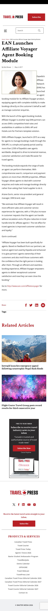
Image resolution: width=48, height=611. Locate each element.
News (7, 39)
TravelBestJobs (23, 560)
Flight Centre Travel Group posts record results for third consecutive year (22, 407)
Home (3, 39)
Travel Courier (23, 545)
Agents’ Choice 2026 (23, 553)
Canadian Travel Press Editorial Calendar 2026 (23, 578)
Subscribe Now (24, 448)
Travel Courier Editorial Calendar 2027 (23, 589)
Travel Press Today (23, 549)
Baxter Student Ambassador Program (23, 556)
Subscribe (36, 17)
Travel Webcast (23, 571)
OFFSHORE (23, 567)
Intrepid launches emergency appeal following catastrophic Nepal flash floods (22, 367)
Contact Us (23, 593)
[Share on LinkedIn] (36, 305)
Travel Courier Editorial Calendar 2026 (23, 585)
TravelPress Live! (23, 574)
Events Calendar (23, 564)
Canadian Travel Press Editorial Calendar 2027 (23, 582)
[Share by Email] (43, 305)
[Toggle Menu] (6, 31)
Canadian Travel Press (23, 542)
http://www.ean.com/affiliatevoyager (23, 286)
